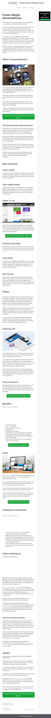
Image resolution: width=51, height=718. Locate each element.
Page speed (9, 426)
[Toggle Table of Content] (11, 704)
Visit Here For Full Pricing (17, 502)
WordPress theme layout (18, 678)
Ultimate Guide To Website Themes (31, 3)
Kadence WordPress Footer (29, 709)
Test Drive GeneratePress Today (17, 236)
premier (4, 485)
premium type (16, 477)
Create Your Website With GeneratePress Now (18, 695)
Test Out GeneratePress (17, 445)
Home (18, 7)
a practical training (7, 606)
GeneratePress (7, 708)
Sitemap (32, 7)
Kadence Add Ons (7, 709)
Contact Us (25, 7)
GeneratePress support (8, 638)
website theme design (10, 686)
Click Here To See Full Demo (17, 396)
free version (8, 475)
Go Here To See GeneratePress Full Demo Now (18, 117)
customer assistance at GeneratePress (14, 587)
